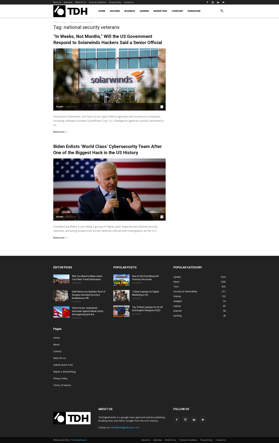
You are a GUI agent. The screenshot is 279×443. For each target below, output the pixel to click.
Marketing (160, 10)
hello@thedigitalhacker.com (125, 427)
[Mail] (223, 2)
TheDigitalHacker (79, 440)
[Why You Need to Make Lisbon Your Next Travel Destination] (61, 279)
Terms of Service (62, 385)
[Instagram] (212, 2)
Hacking (115, 10)
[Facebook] (207, 2)
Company (177, 10)
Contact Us (128, 2)
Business (129, 10)
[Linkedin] (218, 2)
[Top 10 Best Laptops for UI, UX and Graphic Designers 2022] (121, 311)
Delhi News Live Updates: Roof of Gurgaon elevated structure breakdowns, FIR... (88, 294)
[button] (222, 11)
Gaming (144, 10)
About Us (57, 2)
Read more (59, 132)
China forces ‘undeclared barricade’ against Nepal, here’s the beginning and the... (87, 311)
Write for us (59, 358)
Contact (57, 351)
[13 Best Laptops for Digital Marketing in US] (121, 295)
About (56, 344)
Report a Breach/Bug (64, 371)
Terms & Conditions (97, 2)
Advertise (68, 2)
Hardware (194, 10)
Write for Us (80, 2)
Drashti (59, 106)
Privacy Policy (115, 2)
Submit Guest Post (63, 364)
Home (101, 10)
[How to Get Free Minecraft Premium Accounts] (121, 280)
